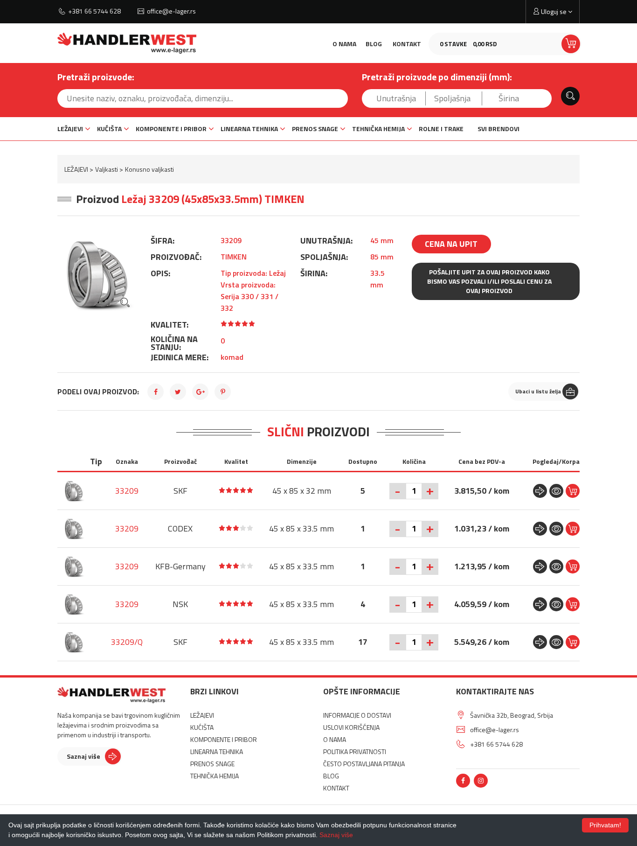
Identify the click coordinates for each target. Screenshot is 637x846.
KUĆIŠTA (109, 128)
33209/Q (127, 642)
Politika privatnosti (354, 751)
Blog (374, 44)
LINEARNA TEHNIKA (249, 128)
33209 (126, 490)
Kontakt (407, 44)
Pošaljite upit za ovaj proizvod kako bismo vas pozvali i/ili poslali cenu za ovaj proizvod (489, 281)
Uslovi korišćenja (351, 727)
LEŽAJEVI (70, 128)
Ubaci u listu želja (538, 391)
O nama (344, 44)
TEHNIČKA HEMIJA (378, 128)
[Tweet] (178, 392)
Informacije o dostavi (357, 715)
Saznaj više (83, 756)
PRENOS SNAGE (315, 128)
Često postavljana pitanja (364, 764)
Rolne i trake (441, 128)
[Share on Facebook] (155, 392)
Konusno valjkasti (149, 169)
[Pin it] (223, 392)
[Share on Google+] (200, 392)
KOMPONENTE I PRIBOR (171, 128)
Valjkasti (106, 169)
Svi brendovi (498, 128)
